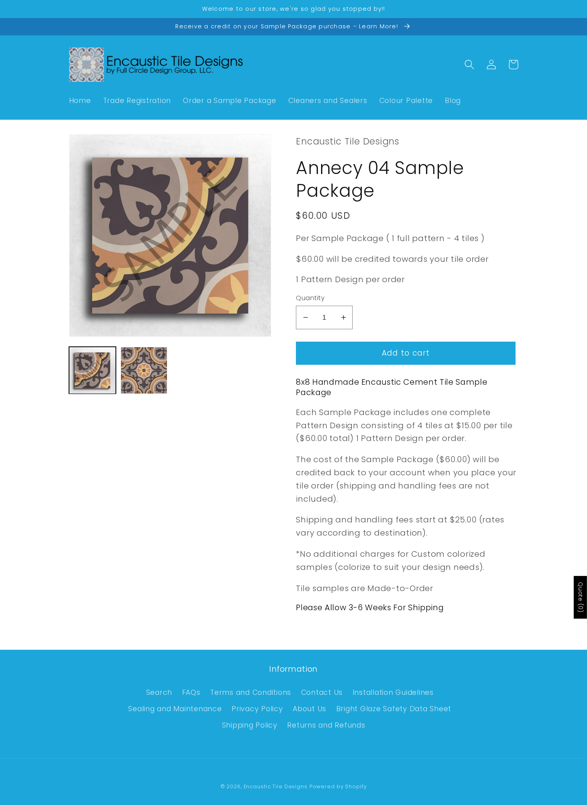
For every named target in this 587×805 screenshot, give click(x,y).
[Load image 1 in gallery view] (92, 370)
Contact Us (322, 692)
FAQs (191, 692)
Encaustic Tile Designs (275, 786)
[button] (469, 64)
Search (159, 692)
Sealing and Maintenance (175, 709)
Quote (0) (581, 597)
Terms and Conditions (250, 692)
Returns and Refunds (326, 725)
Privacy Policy (257, 709)
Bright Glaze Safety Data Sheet (394, 709)
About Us (309, 709)
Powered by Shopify (338, 786)
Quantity (310, 298)
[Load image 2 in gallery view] (144, 370)
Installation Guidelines (393, 692)
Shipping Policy (250, 725)
